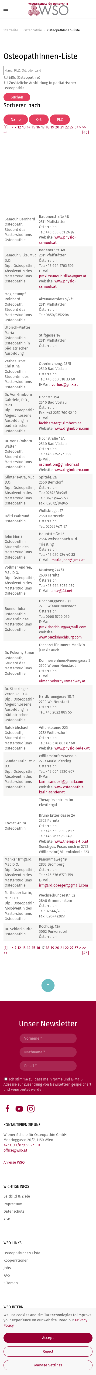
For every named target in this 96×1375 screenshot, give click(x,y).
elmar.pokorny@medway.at (62, 681)
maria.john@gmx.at (68, 560)
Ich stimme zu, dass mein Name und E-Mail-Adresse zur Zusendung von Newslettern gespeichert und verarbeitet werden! (47, 1084)
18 (47, 127)
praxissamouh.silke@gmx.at (62, 276)
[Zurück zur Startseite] (48, 9)
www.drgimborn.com (72, 428)
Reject (48, 1351)
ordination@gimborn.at (59, 464)
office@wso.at (15, 1150)
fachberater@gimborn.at (60, 423)
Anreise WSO (14, 1162)
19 (52, 127)
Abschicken (48, 1101)
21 (62, 127)
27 (71, 127)
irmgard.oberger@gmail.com (63, 885)
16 (38, 127)
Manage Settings (48, 1365)
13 (24, 127)
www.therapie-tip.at (71, 841)
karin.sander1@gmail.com (61, 781)
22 (67, 127)
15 (33, 127)
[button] (5, 9)
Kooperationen (15, 1260)
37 (76, 127)
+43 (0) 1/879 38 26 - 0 (21, 1145)
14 (29, 127)
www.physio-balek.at (72, 748)
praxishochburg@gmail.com (62, 627)
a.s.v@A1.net (61, 591)
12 (19, 127)
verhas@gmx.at (64, 384)
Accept (48, 1338)
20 (57, 127)
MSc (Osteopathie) (24, 77)
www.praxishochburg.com (60, 637)
